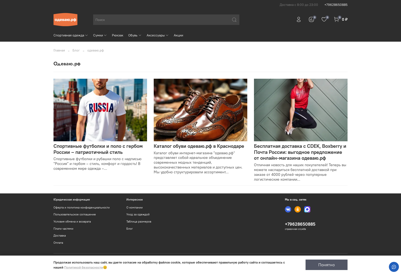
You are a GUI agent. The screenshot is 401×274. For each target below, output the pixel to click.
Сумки (98, 35)
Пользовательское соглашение (74, 214)
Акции (178, 35)
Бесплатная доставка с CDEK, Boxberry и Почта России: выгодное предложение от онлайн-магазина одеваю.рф (300, 152)
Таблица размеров (138, 221)
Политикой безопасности (83, 267)
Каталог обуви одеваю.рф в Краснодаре (199, 146)
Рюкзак (117, 35)
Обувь (132, 35)
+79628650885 (336, 5)
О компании (134, 207)
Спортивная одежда (68, 35)
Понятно (326, 264)
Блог (76, 50)
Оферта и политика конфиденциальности (81, 207)
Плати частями (63, 228)
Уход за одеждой (138, 214)
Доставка (59, 235)
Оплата (58, 242)
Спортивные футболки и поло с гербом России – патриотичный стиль (98, 149)
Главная (59, 50)
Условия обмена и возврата (72, 221)
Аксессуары (156, 35)
